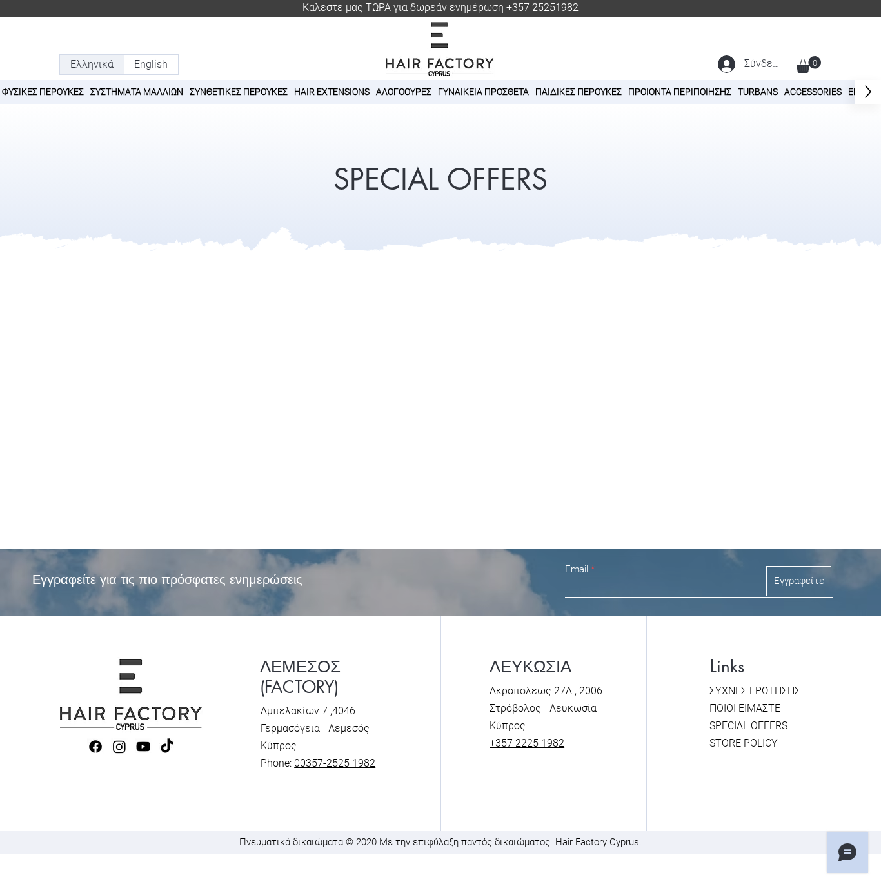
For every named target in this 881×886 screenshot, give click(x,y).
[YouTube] (143, 746)
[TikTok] (167, 746)
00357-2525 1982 (334, 763)
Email (576, 569)
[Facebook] (95, 746)
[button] (808, 64)
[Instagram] (119, 746)
